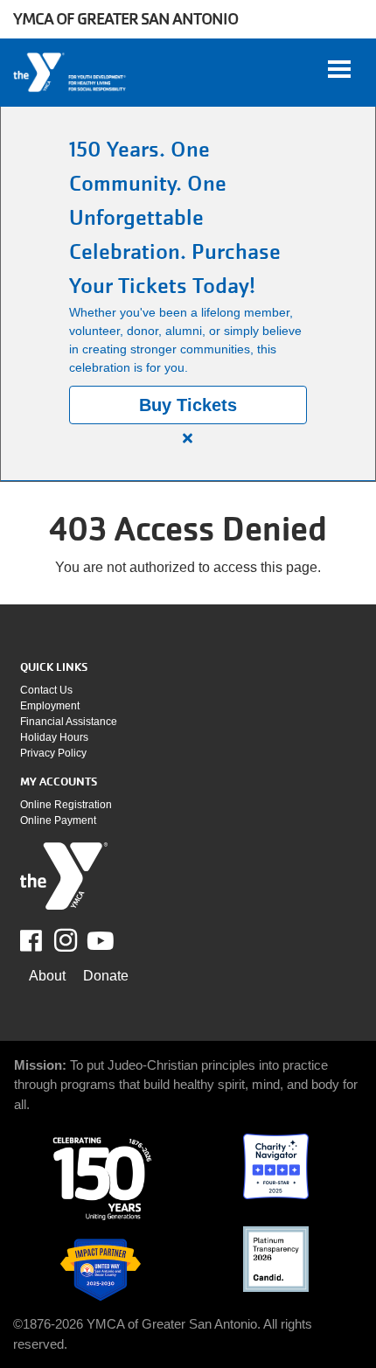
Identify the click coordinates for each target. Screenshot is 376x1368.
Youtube (99, 941)
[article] (188, 293)
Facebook (43, 941)
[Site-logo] (64, 876)
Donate (106, 975)
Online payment (58, 820)
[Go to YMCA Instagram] (65, 940)
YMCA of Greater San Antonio (125, 19)
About (47, 975)
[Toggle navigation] (339, 69)
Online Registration (66, 805)
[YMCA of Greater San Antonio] (70, 72)
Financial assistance (68, 721)
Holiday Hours (54, 737)
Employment (50, 706)
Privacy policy (53, 753)
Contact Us (46, 690)
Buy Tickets (188, 405)
